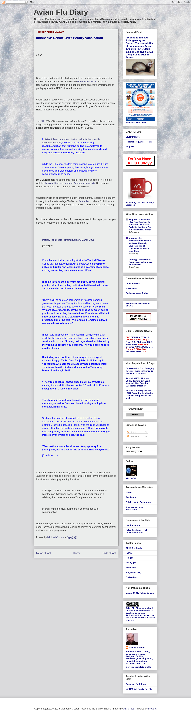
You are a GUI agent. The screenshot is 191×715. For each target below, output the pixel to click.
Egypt (128, 342)
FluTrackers (132, 288)
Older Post (109, 553)
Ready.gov (131, 497)
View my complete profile (138, 667)
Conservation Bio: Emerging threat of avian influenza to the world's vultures (140, 371)
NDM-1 (138, 347)
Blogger (152, 708)
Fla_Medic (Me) (133, 572)
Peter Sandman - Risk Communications (136, 531)
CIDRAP (135, 337)
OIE (43, 121)
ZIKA (143, 351)
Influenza (130, 347)
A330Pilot (128, 708)
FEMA (129, 492)
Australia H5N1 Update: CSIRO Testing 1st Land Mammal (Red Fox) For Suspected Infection (138, 382)
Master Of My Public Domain (140, 593)
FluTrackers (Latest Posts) (139, 142)
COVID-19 (144, 337)
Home (77, 553)
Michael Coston (137, 647)
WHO (138, 351)
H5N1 (150, 342)
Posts (132, 432)
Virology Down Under (139, 259)
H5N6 (134, 344)
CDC (128, 337)
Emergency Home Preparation (134, 508)
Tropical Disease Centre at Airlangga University (70, 183)
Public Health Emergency (138, 502)
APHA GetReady (134, 548)
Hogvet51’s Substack (139, 219)
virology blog (135, 238)
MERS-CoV (147, 347)
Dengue (146, 339)
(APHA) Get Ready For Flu (139, 689)
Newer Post (43, 553)
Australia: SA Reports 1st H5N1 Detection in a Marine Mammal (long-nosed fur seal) (139, 394)
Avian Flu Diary (61, 12)
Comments (135, 436)
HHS (146, 344)
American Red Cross (136, 684)
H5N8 (128, 344)
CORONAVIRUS (133, 339)
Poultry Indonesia (86, 81)
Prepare (129, 349)
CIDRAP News (133, 137)
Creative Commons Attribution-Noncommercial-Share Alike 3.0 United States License (140, 616)
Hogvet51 (130, 146)
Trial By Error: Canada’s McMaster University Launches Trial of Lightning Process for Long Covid (140, 246)
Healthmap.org (133, 525)
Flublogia (142, 342)
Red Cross (131, 567)
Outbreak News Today (137, 293)
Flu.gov (129, 558)
